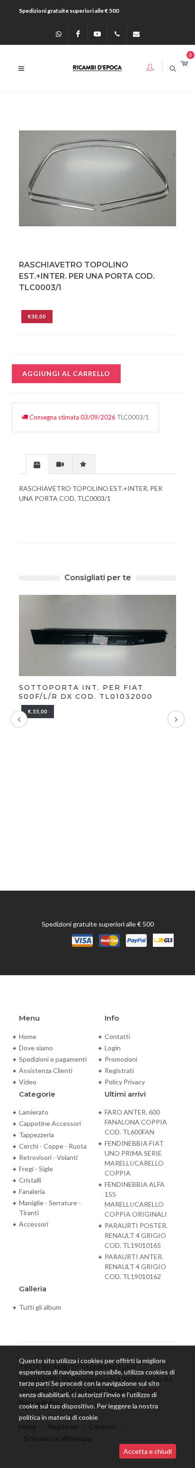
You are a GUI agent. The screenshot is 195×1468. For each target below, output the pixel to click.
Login (113, 1048)
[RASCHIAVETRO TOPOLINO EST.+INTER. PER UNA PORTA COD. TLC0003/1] (97, 178)
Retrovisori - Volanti (48, 1157)
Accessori (33, 1224)
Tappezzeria (36, 1135)
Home (27, 1036)
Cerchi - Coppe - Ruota (53, 1146)
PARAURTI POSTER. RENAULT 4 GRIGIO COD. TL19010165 (136, 1235)
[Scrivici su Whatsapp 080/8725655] (58, 34)
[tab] (37, 463)
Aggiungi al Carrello (66, 373)
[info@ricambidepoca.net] (136, 34)
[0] (184, 64)
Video (27, 1082)
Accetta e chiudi (148, 1451)
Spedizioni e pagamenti (53, 1059)
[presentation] (38, 464)
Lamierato (33, 1112)
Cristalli (30, 1180)
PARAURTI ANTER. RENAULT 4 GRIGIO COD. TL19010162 (135, 1266)
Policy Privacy (125, 1082)
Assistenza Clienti (45, 1070)
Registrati (119, 1070)
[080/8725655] (116, 34)
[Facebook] (78, 34)
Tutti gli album (40, 1307)
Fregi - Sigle (36, 1169)
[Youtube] (97, 34)
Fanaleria (32, 1191)
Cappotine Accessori (50, 1123)
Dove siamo (36, 1048)
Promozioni (121, 1059)
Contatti (117, 1036)
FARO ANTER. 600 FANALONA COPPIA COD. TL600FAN (136, 1122)
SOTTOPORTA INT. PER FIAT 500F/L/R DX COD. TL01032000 (86, 691)
